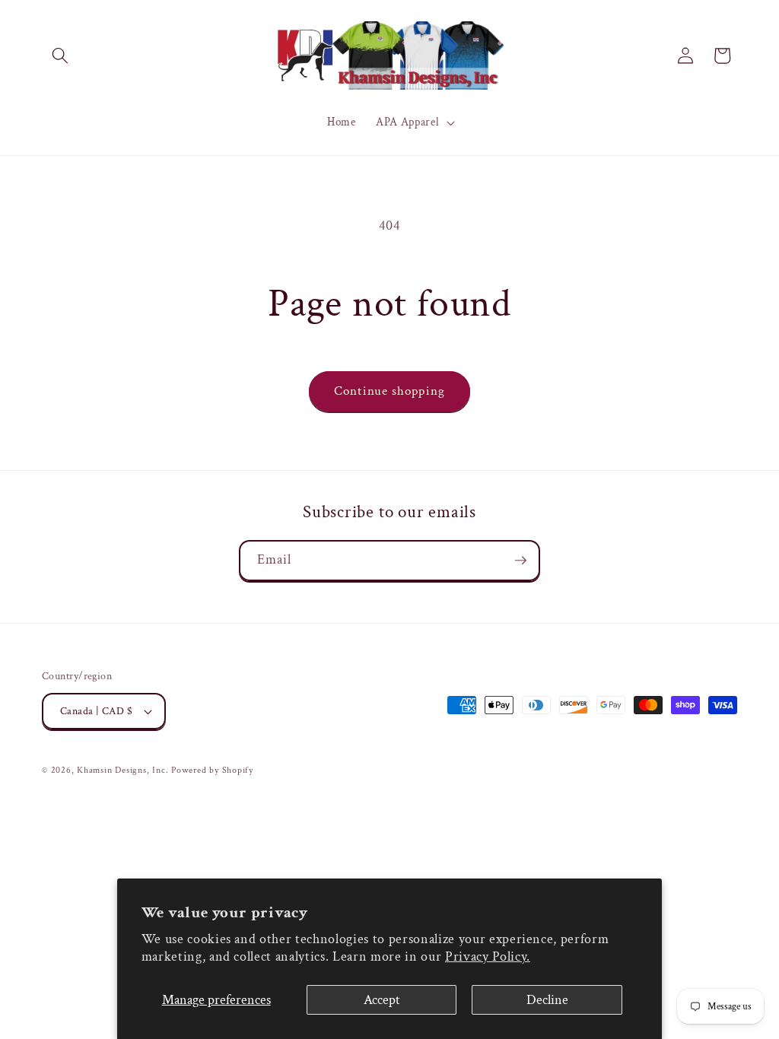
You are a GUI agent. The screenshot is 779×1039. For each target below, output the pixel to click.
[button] (60, 55)
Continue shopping (389, 391)
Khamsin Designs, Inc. (122, 770)
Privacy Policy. (487, 956)
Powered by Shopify (212, 770)
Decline (547, 1000)
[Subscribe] (520, 560)
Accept (382, 1000)
